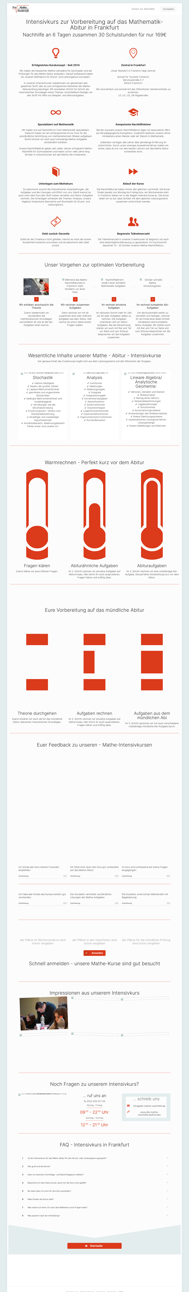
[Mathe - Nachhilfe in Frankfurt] (20, 9)
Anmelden (168, 9)
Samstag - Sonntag (94, 1118)
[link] (94, 1158)
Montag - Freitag (94, 1105)
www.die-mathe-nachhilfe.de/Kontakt (149, 1113)
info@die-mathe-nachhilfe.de (149, 1106)
